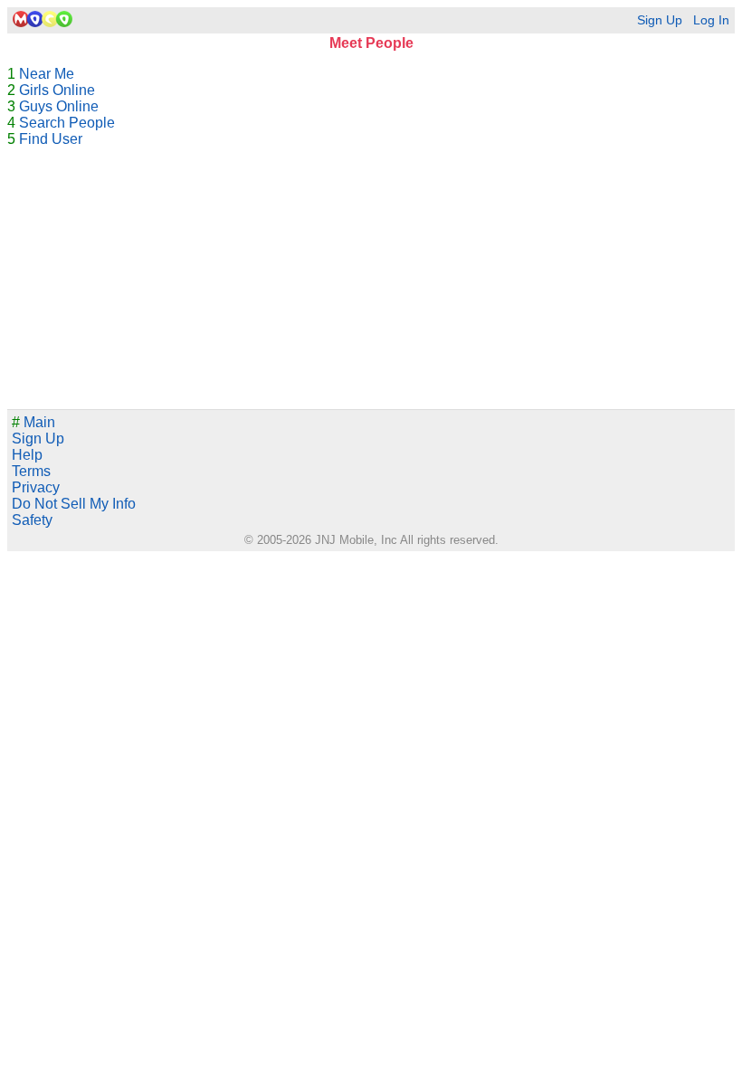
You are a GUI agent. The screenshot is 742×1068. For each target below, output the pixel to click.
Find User (50, 139)
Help (27, 454)
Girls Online (57, 90)
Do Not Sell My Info (74, 503)
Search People (67, 122)
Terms (31, 471)
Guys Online (59, 106)
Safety (32, 520)
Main (33, 422)
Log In (711, 20)
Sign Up (659, 20)
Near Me (46, 73)
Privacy (36, 487)
